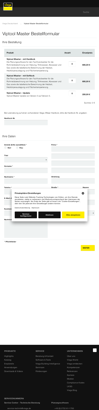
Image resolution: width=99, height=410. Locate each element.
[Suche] (95, 12)
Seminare (40, 367)
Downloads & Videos (13, 371)
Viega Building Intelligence (48, 363)
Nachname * (9, 177)
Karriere (70, 375)
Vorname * (8, 166)
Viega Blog (72, 390)
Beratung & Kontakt (44, 356)
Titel (6, 155)
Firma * (54, 145)
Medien (70, 379)
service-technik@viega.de (19, 408)
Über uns (71, 356)
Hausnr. (86, 187)
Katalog (7, 360)
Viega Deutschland (10, 23)
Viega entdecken (74, 363)
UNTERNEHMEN (75, 351)
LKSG (69, 386)
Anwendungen (10, 367)
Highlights (9, 356)
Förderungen (41, 371)
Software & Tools (43, 360)
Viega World (72, 360)
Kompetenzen (73, 367)
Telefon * (8, 187)
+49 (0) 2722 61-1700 (64, 408)
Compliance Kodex (75, 382)
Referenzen (72, 371)
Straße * (54, 187)
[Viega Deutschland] (7, 3)
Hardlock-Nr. (9, 118)
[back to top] (95, 350)
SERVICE (40, 351)
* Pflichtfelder (10, 242)
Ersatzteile (9, 363)
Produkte (10, 351)
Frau (21, 148)
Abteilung (55, 177)
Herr (9, 148)
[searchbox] (47, 12)
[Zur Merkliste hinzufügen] (95, 33)
